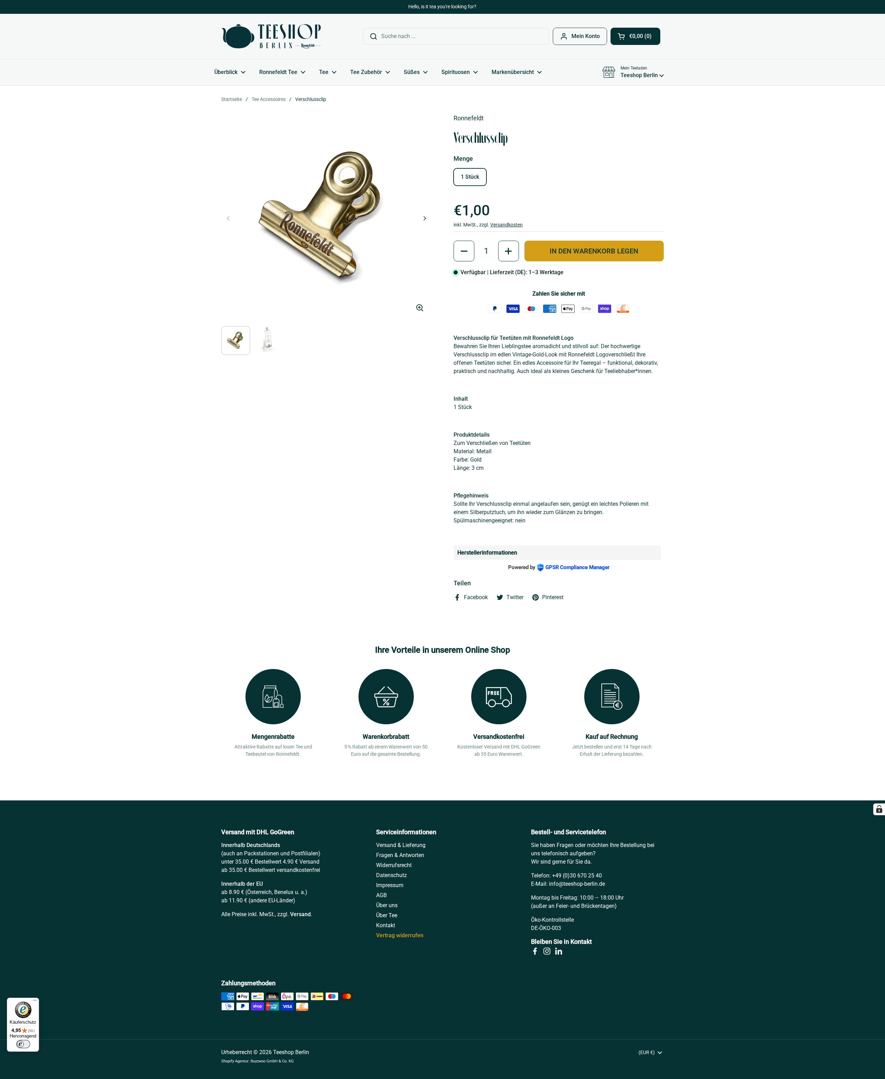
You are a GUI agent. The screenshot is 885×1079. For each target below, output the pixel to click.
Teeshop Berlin (291, 1052)
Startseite (231, 99)
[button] (635, 36)
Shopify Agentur (235, 1061)
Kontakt (385, 925)
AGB (381, 895)
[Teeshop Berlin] (271, 36)
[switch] (23, 1044)
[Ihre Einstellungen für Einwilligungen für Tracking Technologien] (879, 809)
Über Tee (386, 915)
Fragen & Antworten (400, 855)
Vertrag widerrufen (399, 935)
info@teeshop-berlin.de (577, 884)
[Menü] (35, 1002)
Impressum (389, 885)
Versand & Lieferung (401, 845)
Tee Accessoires (269, 99)
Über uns (387, 905)
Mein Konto (585, 36)
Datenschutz (391, 875)
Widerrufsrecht (394, 865)
